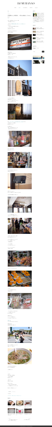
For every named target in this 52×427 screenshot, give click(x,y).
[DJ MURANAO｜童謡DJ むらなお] (26, 3)
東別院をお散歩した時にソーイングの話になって (18, 23)
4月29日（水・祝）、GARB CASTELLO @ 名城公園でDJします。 (40, 42)
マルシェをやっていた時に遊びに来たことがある (16, 121)
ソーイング (14, 391)
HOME (15, 7)
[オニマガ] (38, 56)
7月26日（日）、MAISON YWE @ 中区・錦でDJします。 (40, 32)
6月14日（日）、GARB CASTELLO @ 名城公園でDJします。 (40, 35)
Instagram (36, 7)
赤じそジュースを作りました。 (19, 414)
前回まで (9, 320)
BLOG (20, 7)
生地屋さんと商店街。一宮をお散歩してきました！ (17, 395)
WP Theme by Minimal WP (29, 426)
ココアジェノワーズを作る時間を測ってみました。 (27, 406)
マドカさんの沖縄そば (18, 406)
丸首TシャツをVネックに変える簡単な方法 (11, 414)
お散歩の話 (10, 391)
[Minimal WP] (38, 60)
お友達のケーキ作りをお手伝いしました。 (11, 406)
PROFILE (31, 7)
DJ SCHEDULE (25, 7)
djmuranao (9, 393)
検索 (43, 51)
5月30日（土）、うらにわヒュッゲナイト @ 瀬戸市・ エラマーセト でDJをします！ (40, 38)
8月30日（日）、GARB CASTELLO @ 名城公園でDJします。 (40, 28)
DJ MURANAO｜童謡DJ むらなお (23, 426)
